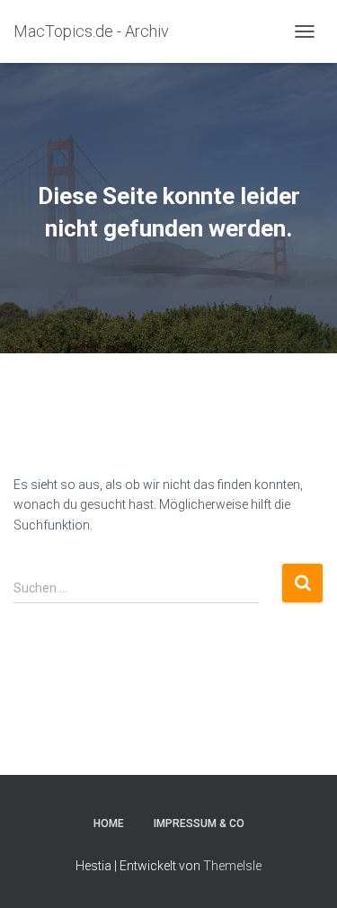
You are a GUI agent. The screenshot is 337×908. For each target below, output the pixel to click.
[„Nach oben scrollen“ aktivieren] (301, 872)
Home (108, 823)
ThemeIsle (232, 866)
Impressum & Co (199, 823)
